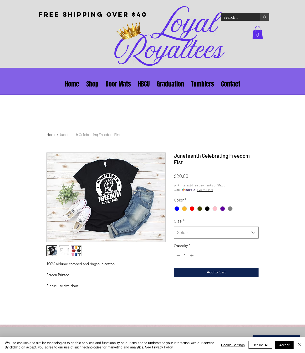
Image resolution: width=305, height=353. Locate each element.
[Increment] (192, 255)
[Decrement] (178, 255)
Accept (284, 344)
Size (179, 220)
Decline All (260, 344)
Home (51, 134)
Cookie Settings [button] (233, 344)
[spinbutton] (185, 255)
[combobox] (216, 233)
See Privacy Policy (159, 347)
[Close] (299, 345)
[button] (257, 32)
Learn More (205, 190)
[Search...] (264, 17)
